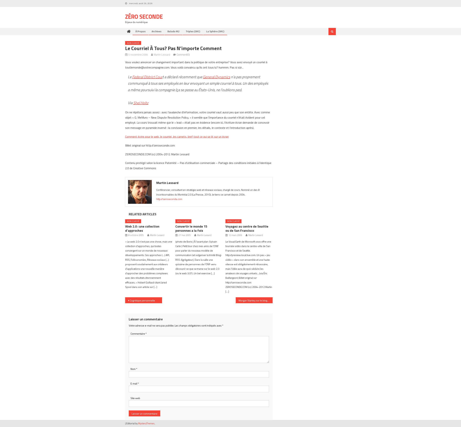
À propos (140, 31)
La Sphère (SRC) (215, 31)
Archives (156, 31)
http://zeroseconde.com (169, 199)
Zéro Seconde (144, 16)
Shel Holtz (140, 103)
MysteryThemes (146, 423)
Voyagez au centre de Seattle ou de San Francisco (246, 228)
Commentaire (139, 333)
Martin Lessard (162, 54)
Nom (134, 369)
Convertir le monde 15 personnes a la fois (191, 228)
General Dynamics (216, 77)
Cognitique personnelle (142, 300)
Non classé (133, 43)
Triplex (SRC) (193, 31)
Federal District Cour (147, 77)
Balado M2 (173, 31)
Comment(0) (183, 54)
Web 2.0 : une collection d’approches (142, 228)
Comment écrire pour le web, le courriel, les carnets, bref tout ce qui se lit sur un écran (177, 136)
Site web (135, 398)
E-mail (135, 383)
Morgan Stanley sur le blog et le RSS (256, 300)
